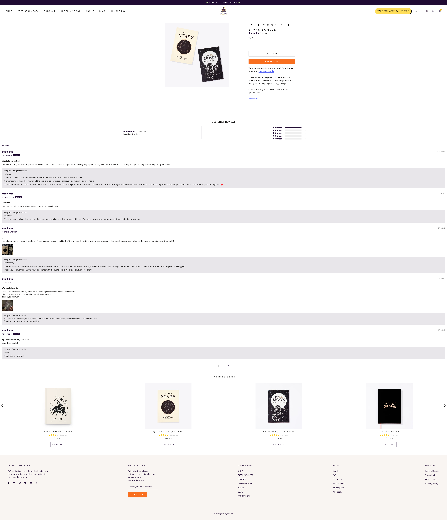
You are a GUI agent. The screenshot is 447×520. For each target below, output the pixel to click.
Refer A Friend (339, 483)
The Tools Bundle (266, 71)
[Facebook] (8, 482)
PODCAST (50, 11)
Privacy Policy (430, 475)
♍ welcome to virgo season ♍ (223, 3)
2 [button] (222, 365)
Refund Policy (431, 479)
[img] (7, 152)
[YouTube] (31, 482)
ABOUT (90, 11)
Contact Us (337, 479)
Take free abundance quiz (393, 11)
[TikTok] (36, 482)
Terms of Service (432, 471)
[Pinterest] (25, 482)
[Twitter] (14, 482)
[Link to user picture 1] (7, 249)
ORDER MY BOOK (71, 11)
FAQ (334, 475)
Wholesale (337, 492)
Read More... (254, 98)
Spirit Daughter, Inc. (226, 514)
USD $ (417, 11)
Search (336, 471)
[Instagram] (20, 482)
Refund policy (338, 487)
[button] (254, 33)
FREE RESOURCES (28, 11)
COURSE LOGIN (119, 11)
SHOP (9, 11)
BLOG (102, 11)
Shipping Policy (431, 483)
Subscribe (137, 494)
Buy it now (271, 62)
